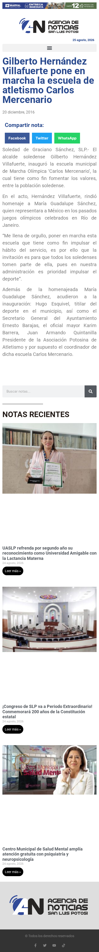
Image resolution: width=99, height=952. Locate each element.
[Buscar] (91, 391)
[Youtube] (54, 945)
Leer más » (13, 571)
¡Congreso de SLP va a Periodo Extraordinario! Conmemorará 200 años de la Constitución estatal (47, 711)
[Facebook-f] (35, 945)
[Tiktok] (63, 945)
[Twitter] (45, 945)
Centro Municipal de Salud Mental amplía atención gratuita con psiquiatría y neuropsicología (42, 854)
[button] (49, 48)
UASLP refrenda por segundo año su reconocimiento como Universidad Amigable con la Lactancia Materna (49, 553)
